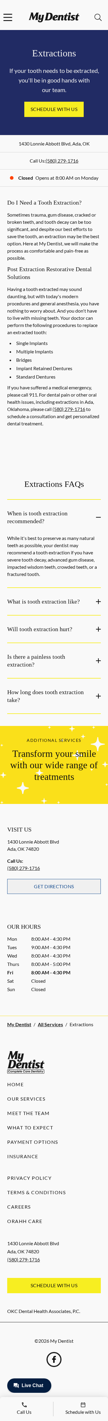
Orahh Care (24, 1221)
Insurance (22, 1156)
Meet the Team (28, 1113)
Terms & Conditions (36, 1192)
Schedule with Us (54, 109)
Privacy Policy (29, 1178)
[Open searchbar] (98, 17)
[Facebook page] (54, 1359)
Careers (19, 1207)
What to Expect (30, 1127)
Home (15, 1084)
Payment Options (32, 1142)
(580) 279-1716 (62, 160)
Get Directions (54, 886)
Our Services (26, 1099)
